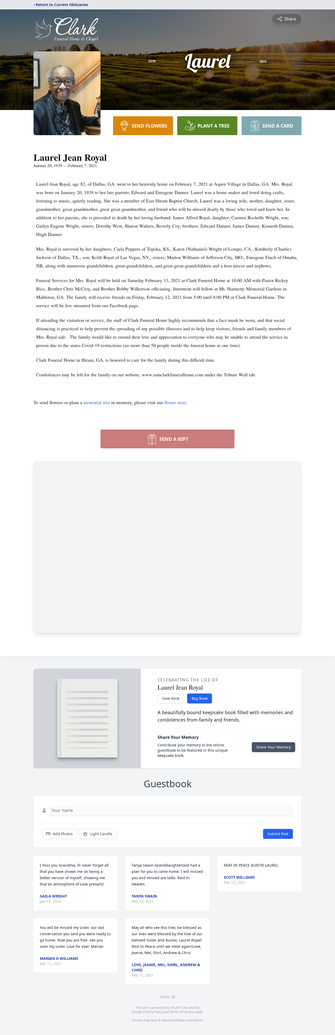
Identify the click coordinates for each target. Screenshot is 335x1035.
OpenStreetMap (173, 1020)
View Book (171, 698)
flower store (175, 402)
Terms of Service (182, 1012)
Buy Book (200, 698)
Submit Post (277, 833)
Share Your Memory (273, 747)
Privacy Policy (153, 1012)
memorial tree (96, 402)
